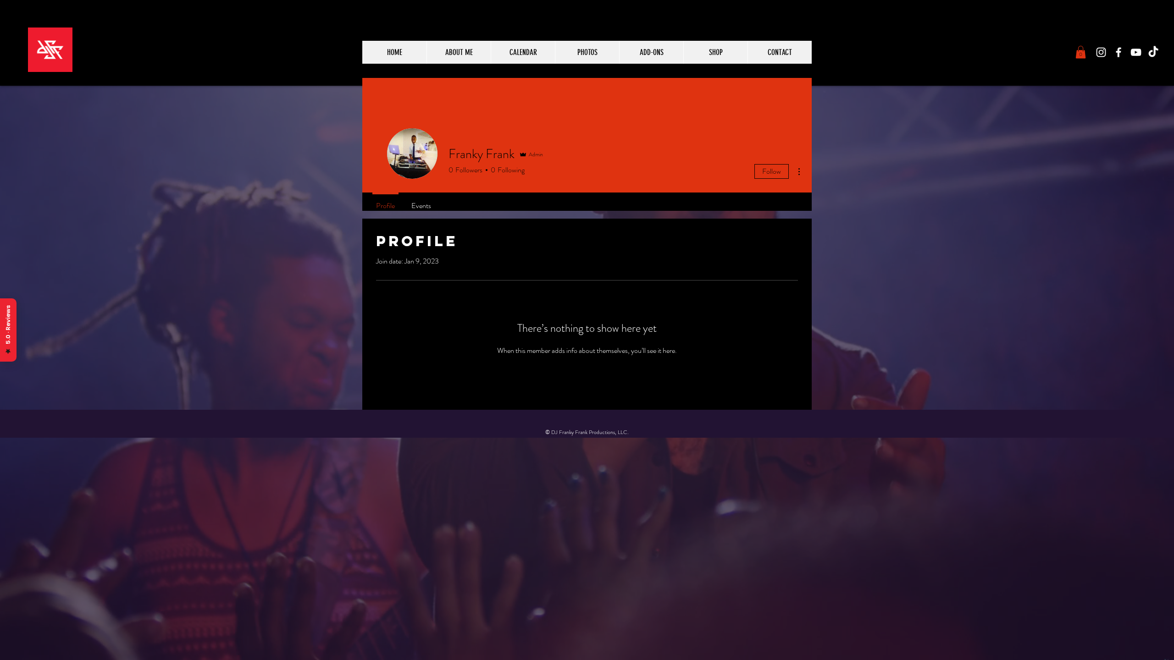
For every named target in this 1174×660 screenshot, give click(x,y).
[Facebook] (1118, 52)
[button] (1080, 52)
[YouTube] (1136, 52)
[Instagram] (1101, 52)
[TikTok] (1153, 52)
